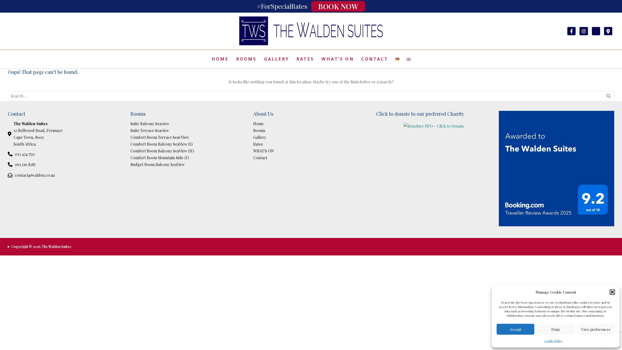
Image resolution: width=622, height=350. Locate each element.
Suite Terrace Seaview (149, 130)
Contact (260, 157)
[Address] (608, 31)
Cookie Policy (553, 341)
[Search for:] (311, 96)
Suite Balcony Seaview (149, 123)
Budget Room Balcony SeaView (157, 164)
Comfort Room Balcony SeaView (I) (161, 144)
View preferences (595, 329)
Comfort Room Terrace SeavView (159, 137)
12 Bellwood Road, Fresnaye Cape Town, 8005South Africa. (38, 134)
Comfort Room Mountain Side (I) (159, 157)
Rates (258, 144)
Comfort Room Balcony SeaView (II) (162, 150)
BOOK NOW (338, 6)
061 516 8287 (25, 164)
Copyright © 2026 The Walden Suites (41, 246)
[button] (612, 292)
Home (258, 123)
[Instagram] (583, 31)
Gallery (259, 137)
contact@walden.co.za (35, 175)
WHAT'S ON (263, 150)
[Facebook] (571, 31)
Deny (555, 329)
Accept (515, 329)
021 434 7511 (25, 154)
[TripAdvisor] (596, 31)
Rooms (259, 130)
